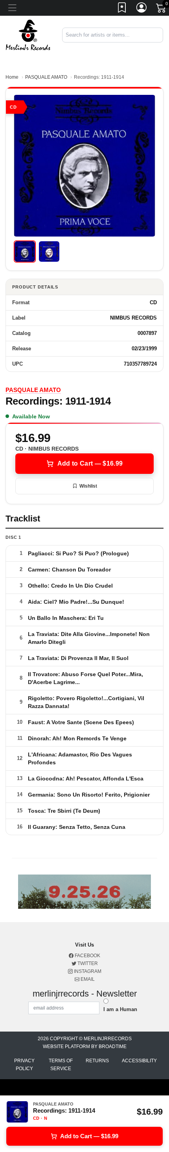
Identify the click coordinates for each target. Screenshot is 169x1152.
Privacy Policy (24, 1064)
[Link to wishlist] (122, 9)
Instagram (87, 971)
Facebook (86, 955)
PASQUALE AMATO (46, 77)
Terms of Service (61, 1064)
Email (87, 979)
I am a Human (120, 1009)
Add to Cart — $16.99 (90, 463)
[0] (161, 9)
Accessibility (139, 1060)
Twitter (87, 963)
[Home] (28, 34)
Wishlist (88, 486)
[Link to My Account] (141, 9)
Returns (97, 1060)
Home (12, 77)
